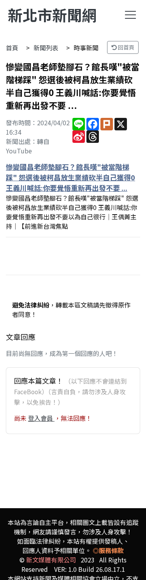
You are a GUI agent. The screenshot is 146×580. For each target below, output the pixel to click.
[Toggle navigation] (130, 15)
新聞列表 (45, 47)
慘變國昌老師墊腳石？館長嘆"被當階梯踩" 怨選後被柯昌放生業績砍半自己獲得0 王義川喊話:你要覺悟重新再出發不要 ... (70, 177)
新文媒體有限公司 (51, 559)
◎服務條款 (108, 550)
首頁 (12, 47)
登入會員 (41, 418)
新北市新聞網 (52, 14)
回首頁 (125, 47)
